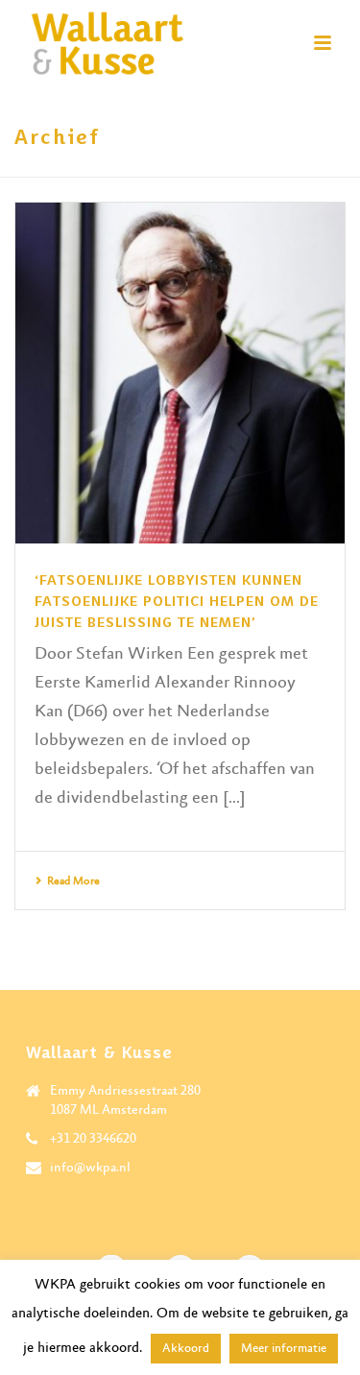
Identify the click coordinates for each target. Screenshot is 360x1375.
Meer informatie (283, 1348)
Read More (73, 881)
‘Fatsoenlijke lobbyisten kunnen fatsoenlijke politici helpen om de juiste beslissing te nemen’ (177, 601)
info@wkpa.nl (90, 1167)
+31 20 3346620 (93, 1138)
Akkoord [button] (185, 1348)
